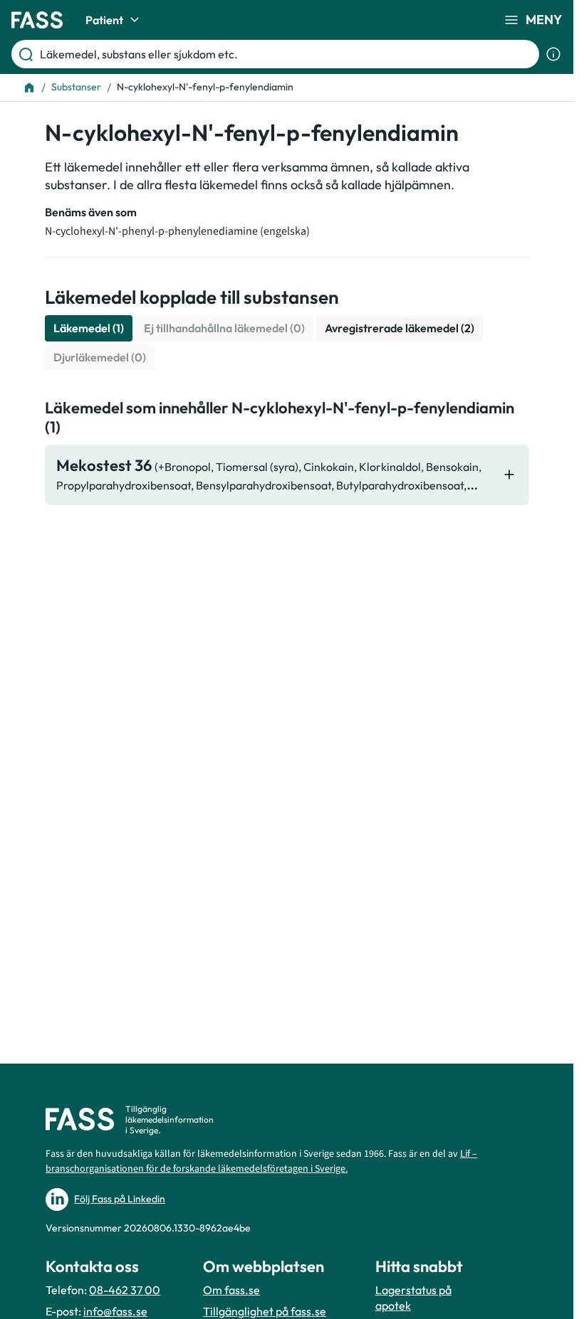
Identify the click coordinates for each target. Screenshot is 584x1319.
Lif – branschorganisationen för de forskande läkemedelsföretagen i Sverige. (261, 1161)
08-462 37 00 (124, 1290)
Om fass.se (231, 1290)
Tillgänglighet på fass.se (264, 1311)
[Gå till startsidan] (37, 20)
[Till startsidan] (29, 87)
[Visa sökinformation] (553, 54)
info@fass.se (115, 1311)
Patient (104, 20)
